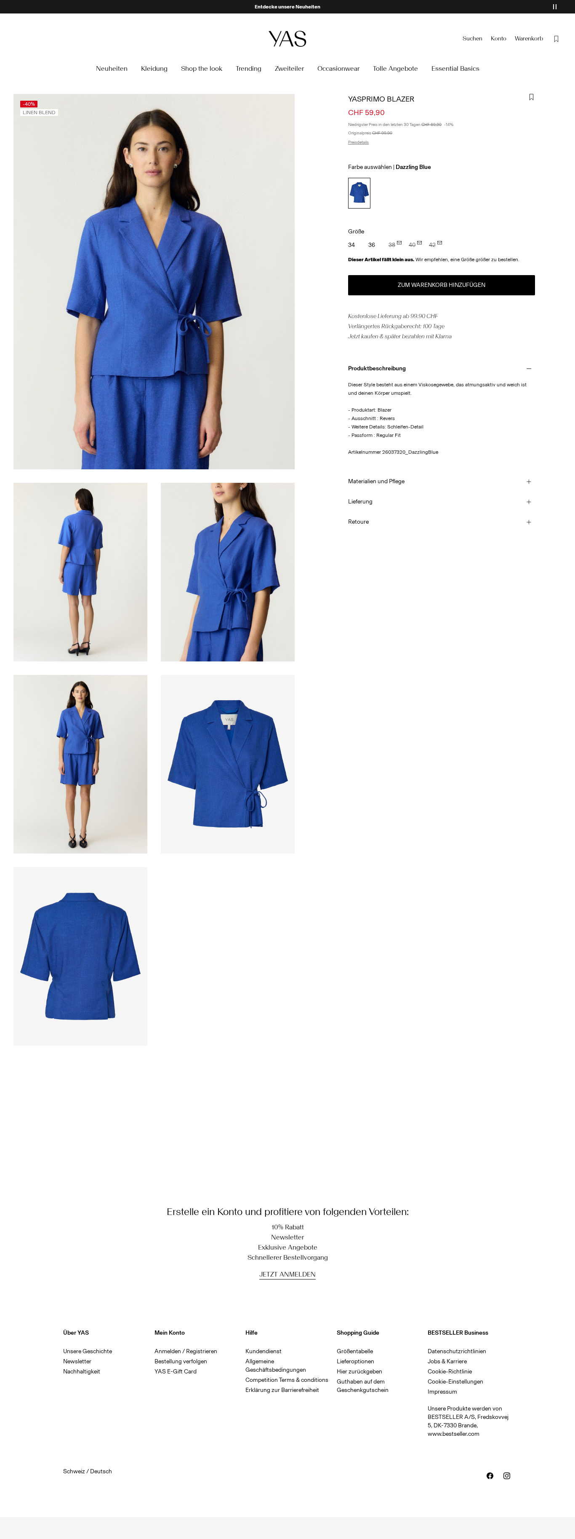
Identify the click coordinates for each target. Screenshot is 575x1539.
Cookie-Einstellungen (455, 1381)
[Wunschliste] (556, 38)
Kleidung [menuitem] (154, 68)
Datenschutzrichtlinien (457, 1351)
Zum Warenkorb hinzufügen (441, 285)
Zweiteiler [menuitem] (289, 68)
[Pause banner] (555, 6)
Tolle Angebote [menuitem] (395, 68)
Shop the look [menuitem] (201, 68)
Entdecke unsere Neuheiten (287, 7)
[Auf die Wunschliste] (532, 97)
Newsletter (77, 1361)
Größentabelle (355, 1351)
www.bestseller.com (453, 1433)
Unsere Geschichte (87, 1351)
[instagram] (507, 1476)
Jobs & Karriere (447, 1361)
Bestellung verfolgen (180, 1361)
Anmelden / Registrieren (185, 1351)
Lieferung (360, 501)
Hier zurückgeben (359, 1371)
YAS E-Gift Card (175, 1371)
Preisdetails (358, 142)
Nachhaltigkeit (81, 1371)
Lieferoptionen (355, 1361)
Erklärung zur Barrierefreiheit (282, 1390)
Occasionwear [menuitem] (338, 68)
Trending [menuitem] (248, 68)
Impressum (442, 1391)
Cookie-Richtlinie (450, 1371)
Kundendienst (263, 1351)
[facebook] (490, 1476)
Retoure (358, 521)
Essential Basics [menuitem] (455, 68)
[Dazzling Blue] (359, 193)
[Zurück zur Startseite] (287, 38)
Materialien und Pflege (376, 481)
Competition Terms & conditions (286, 1380)
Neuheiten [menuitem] (112, 68)
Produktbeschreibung (377, 368)
